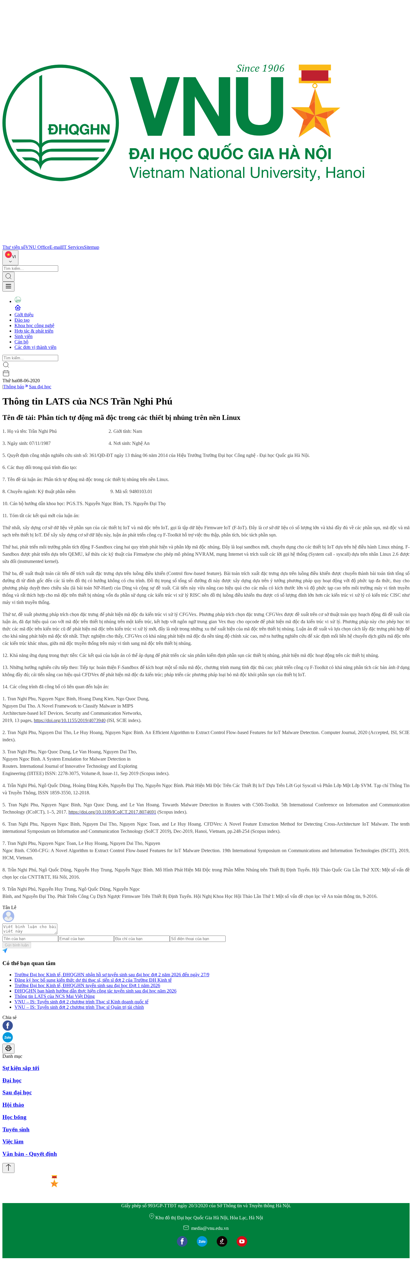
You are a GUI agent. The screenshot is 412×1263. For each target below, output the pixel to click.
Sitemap (91, 247)
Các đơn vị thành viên (35, 347)
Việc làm (13, 1141)
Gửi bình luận (17, 945)
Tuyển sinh (16, 1129)
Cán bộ (21, 341)
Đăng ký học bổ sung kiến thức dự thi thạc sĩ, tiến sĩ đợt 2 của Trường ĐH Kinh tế (93, 980)
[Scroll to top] (8, 1168)
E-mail (55, 247)
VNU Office (37, 247)
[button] (206, 1026)
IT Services (73, 247)
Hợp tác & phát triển (33, 330)
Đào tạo (22, 320)
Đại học (11, 1080)
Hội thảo (13, 1105)
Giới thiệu (23, 314)
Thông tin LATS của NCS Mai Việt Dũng (54, 996)
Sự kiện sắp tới (20, 1068)
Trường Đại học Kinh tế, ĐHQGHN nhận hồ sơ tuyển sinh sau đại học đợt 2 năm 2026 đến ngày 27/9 (111, 974)
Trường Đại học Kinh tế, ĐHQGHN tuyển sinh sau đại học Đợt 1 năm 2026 (87, 985)
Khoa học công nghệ (34, 325)
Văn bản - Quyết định (29, 1154)
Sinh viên (23, 336)
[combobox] (10, 257)
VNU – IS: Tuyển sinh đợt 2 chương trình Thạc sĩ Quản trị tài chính (79, 1007)
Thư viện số (13, 247)
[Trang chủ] (183, 241)
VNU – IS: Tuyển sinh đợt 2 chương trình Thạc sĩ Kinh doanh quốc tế (81, 1001)
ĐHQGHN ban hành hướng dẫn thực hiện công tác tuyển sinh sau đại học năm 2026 (95, 990)
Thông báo (13, 386)
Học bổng (14, 1117)
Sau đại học (40, 386)
